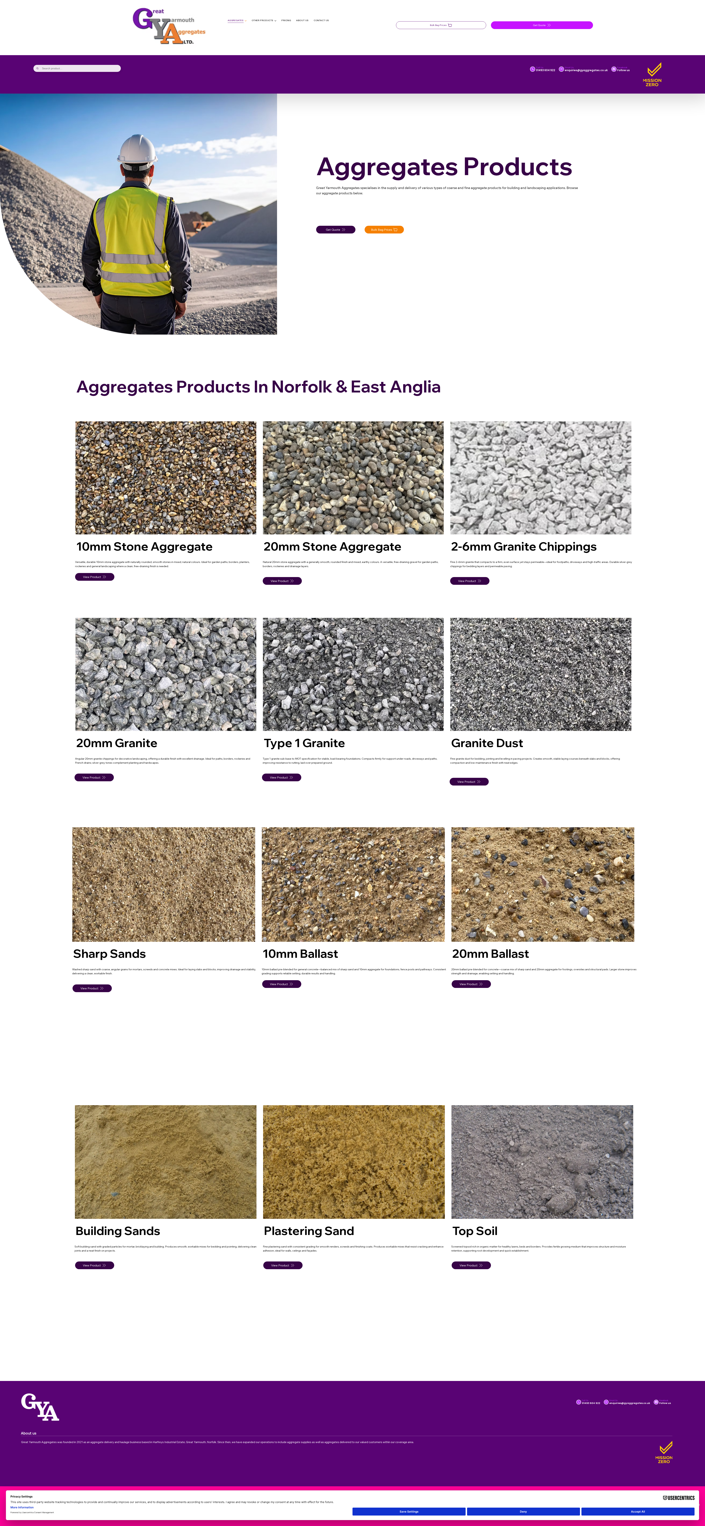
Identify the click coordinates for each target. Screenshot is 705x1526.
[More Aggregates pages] (246, 21)
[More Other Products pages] (275, 21)
